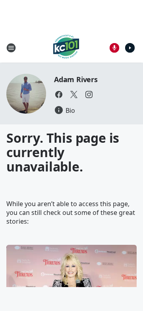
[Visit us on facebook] (59, 94)
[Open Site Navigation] (11, 48)
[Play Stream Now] (130, 48)
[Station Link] (66, 48)
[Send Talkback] (114, 48)
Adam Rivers (76, 79)
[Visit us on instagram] (89, 94)
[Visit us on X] (74, 94)
